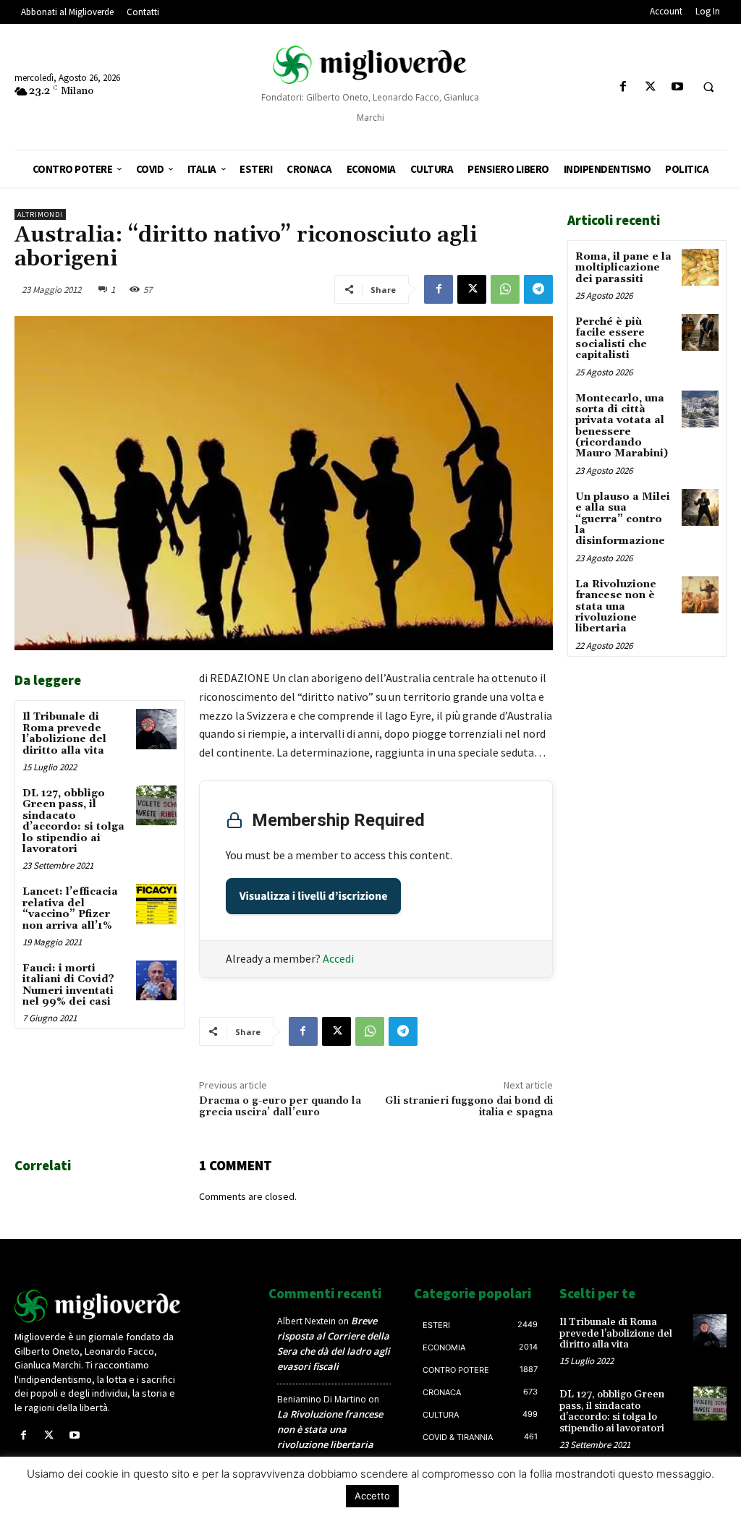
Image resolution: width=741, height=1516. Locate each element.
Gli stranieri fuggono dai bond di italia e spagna (469, 1107)
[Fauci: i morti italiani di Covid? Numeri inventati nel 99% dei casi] (156, 980)
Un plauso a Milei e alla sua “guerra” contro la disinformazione (622, 519)
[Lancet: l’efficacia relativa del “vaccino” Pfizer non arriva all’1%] (156, 904)
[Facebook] (623, 87)
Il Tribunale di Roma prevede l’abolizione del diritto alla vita (64, 733)
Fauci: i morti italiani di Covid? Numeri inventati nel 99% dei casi (68, 985)
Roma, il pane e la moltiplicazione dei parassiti (623, 268)
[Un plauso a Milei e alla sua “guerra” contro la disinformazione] (700, 507)
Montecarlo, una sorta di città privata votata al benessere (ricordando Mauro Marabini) (621, 426)
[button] (708, 87)
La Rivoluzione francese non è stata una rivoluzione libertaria (615, 607)
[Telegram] (538, 289)
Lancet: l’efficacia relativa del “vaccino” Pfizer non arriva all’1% (70, 908)
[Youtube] (677, 87)
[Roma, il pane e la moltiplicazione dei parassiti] (700, 267)
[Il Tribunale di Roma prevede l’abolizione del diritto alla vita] (156, 729)
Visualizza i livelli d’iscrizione (314, 896)
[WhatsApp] (505, 289)
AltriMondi (40, 214)
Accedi (338, 958)
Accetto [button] (372, 1496)
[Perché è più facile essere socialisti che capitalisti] (700, 332)
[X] (650, 87)
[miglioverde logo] (371, 65)
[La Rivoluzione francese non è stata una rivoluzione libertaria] (700, 594)
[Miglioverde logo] (98, 1306)
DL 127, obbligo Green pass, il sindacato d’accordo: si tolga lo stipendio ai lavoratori (73, 821)
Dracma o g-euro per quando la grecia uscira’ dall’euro (280, 1107)
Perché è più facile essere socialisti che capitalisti (611, 338)
